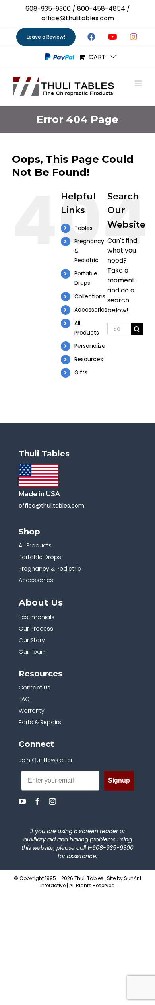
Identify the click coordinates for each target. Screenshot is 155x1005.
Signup (119, 780)
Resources (88, 359)
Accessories (90, 310)
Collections (89, 296)
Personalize (89, 346)
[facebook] (37, 801)
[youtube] (22, 801)
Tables (83, 228)
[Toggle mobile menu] (139, 83)
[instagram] (52, 801)
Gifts (80, 372)
